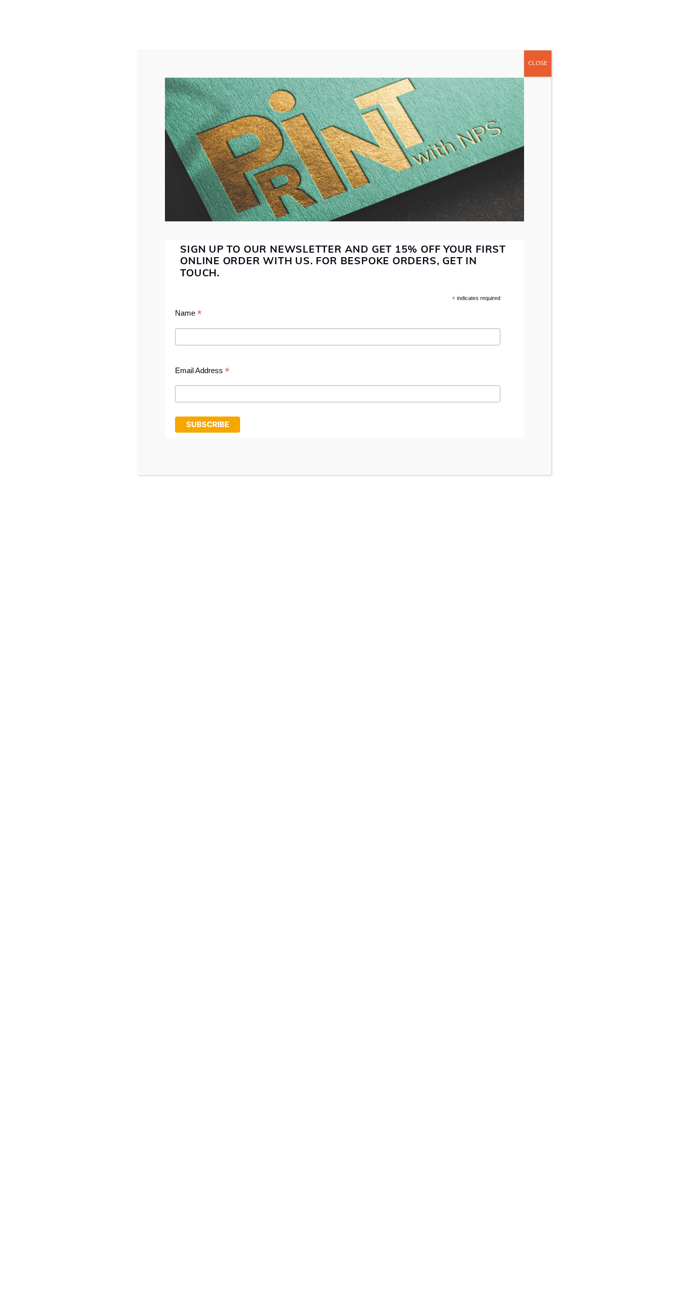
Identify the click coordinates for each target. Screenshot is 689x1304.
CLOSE (537, 64)
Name (188, 314)
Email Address (202, 372)
